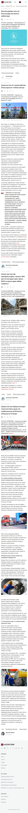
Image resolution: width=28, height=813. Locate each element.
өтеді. (17, 243)
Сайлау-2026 (9, 6)
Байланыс (3, 799)
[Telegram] (7, 19)
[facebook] (10, 748)
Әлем (17, 73)
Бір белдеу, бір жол (11, 729)
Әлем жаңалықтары (7, 73)
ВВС (23, 296)
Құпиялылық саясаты (6, 779)
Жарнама (3, 802)
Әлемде (3, 768)
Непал (9, 394)
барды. (25, 236)
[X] (13, 19)
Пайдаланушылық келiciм (7, 776)
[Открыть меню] (25, 2)
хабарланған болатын (7, 389)
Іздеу (3, 394)
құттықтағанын (5, 256)
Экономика (4, 765)
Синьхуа (10, 433)
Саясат (3, 759)
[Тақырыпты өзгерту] (21, 2)
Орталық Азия (6, 262)
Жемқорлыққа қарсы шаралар (9, 785)
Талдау (3, 762)
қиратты (14, 383)
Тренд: (2, 6)
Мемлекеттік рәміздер (7, 782)
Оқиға (2, 756)
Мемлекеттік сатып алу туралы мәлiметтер (12, 788)
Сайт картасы (4, 796)
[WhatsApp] (5, 19)
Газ (3, 729)
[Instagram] (2, 19)
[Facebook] (10, 19)
